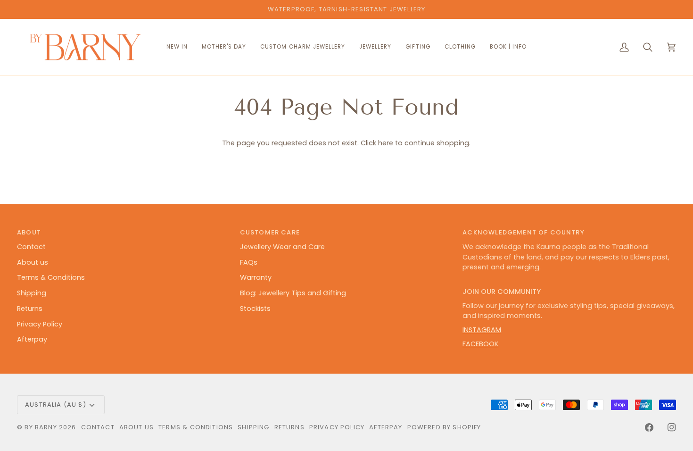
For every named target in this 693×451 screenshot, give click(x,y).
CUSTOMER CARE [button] (270, 232)
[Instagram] (672, 427)
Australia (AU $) (55, 404)
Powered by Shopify (444, 427)
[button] (302, 47)
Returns (29, 308)
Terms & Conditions (51, 277)
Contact (31, 246)
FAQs (248, 262)
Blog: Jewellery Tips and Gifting (293, 293)
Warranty (256, 277)
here (385, 143)
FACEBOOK (480, 344)
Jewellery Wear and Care (282, 246)
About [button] (29, 232)
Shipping (31, 293)
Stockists (255, 308)
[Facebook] (649, 427)
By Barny (41, 427)
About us (32, 262)
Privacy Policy (39, 324)
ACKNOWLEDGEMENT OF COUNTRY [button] (523, 232)
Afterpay (32, 339)
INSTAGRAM (481, 329)
